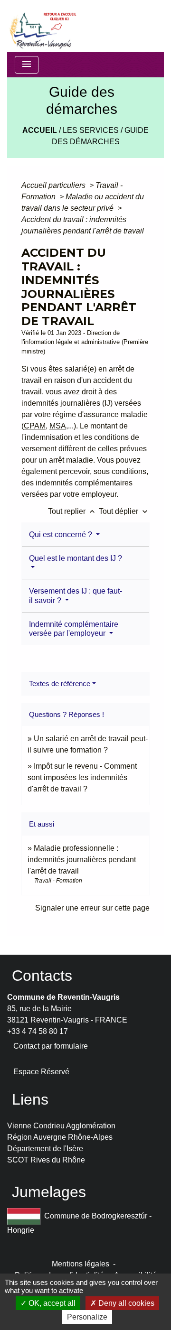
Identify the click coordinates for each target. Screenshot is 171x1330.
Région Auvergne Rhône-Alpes (60, 1137)
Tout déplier (124, 511)
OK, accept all (51, 1303)
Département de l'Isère (45, 1148)
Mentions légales (80, 1264)
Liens (30, 1099)
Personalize (87, 1317)
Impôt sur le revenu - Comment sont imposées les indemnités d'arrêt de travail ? (82, 777)
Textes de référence (59, 683)
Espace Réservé (41, 1072)
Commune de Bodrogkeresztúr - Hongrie (79, 1223)
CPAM (35, 426)
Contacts (42, 975)
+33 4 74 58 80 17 (37, 1031)
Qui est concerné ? (61, 534)
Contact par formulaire (50, 1046)
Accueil (39, 130)
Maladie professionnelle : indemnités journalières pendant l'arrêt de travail (82, 859)
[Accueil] (42, 26)
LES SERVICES (91, 130)
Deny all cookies (125, 1303)
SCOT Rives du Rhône (46, 1160)
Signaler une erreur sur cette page (92, 908)
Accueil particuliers (54, 185)
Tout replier (72, 511)
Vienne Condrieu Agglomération (61, 1126)
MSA (57, 426)
